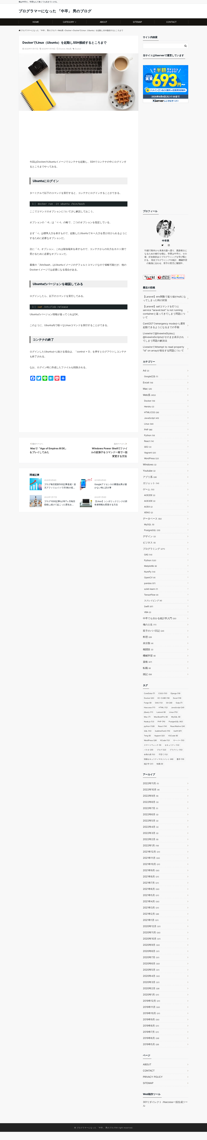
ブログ (161, 750)
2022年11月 (151, 783)
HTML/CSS (151, 412)
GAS (148, 554)
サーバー (178, 740)
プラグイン (176, 750)
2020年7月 (151, 957)
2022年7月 (150, 808)
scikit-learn (151, 589)
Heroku (149, 406)
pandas (149, 583)
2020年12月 (151, 926)
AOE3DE (149, 501)
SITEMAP (137, 22)
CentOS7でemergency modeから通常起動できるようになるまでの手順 (164, 325)
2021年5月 (151, 895)
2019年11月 (151, 1006)
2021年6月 (151, 888)
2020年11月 (151, 932)
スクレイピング (153, 600)
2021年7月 (151, 882)
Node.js (149, 721)
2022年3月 (150, 833)
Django (175, 693)
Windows (149, 464)
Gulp (179, 703)
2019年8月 (151, 1025)
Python (149, 435)
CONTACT (171, 22)
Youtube (149, 470)
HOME (36, 22)
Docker (62, 49)
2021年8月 (151, 876)
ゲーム (148, 489)
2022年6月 (150, 814)
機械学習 (149, 655)
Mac (147, 388)
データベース (152, 518)
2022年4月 (151, 826)
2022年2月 (150, 839)
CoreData (149, 693)
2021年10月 (151, 864)
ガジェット (151, 483)
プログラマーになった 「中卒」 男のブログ (55, 11)
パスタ (148, 750)
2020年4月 (151, 975)
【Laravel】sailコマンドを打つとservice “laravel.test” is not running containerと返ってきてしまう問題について (164, 312)
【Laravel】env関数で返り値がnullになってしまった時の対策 (164, 298)
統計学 (148, 764)
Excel (148, 382)
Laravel (161, 712)
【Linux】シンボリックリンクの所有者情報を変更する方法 (110, 503)
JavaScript (151, 418)
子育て (163, 754)
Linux (149, 423)
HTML (163, 707)
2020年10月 (151, 938)
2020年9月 (151, 944)
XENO (148, 512)
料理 (147, 636)
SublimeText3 (162, 731)
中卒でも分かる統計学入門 (159, 618)
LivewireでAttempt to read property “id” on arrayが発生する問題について (163, 348)
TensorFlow (151, 594)
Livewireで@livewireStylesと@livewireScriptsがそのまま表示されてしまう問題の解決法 (163, 337)
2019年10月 (151, 1013)
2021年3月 (151, 907)
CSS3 (162, 693)
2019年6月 (151, 1038)
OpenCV (149, 577)
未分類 (148, 643)
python (149, 726)
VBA (147, 612)
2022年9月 (150, 795)
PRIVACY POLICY (153, 1076)
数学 (180, 759)
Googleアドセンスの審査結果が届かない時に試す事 (110, 486)
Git (169, 703)
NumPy (149, 571)
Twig (147, 735)
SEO (147, 447)
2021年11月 (151, 857)
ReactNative (177, 726)
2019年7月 (151, 1031)
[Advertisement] (78, 137)
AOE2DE (149, 495)
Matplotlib (150, 566)
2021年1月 (151, 919)
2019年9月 (151, 1019)
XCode (165, 740)
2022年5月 (150, 820)
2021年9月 (151, 870)
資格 (147, 661)
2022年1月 (151, 845)
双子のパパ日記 (153, 630)
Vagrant (150, 452)
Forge (148, 703)
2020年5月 (151, 969)
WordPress (151, 458)
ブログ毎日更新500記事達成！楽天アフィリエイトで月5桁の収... (60, 486)
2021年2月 (151, 913)
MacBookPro (161, 717)
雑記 (147, 674)
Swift (148, 606)
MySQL (149, 524)
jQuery (148, 712)
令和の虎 (149, 754)
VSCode (173, 735)
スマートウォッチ (152, 745)
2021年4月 (151, 901)
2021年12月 (151, 851)
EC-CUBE (164, 698)
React (149, 441)
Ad (146, 370)
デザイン (149, 536)
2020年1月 (151, 994)
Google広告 (151, 376)
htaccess (149, 707)
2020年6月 (151, 963)
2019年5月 (151, 1044)
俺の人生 (149, 624)
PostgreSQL (152, 530)
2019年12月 (151, 1000)
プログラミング (154, 548)
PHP (148, 429)
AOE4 (148, 506)
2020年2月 (151, 988)
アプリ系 (150, 476)
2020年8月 (151, 951)
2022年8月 (151, 801)
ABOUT (103, 22)
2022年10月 (151, 789)
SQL (147, 731)
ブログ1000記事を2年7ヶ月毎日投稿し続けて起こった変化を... (59, 503)
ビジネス (149, 542)
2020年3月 (151, 982)
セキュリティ (172, 745)
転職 (147, 667)
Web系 (69, 49)
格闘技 (148, 649)
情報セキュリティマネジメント (158, 759)
